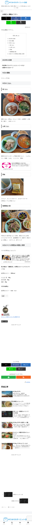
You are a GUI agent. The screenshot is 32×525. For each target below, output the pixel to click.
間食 (11, 49)
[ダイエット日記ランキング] (5, 310)
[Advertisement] (16, 342)
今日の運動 (11, 40)
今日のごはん (12, 43)
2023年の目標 (12, 38)
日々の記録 (5, 321)
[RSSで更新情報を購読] (23, 377)
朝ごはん (12, 45)
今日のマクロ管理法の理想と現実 (16, 53)
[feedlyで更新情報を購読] (8, 377)
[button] (21, 22)
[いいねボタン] (3, 296)
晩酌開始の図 (13, 51)
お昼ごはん (12, 47)
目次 (14, 35)
